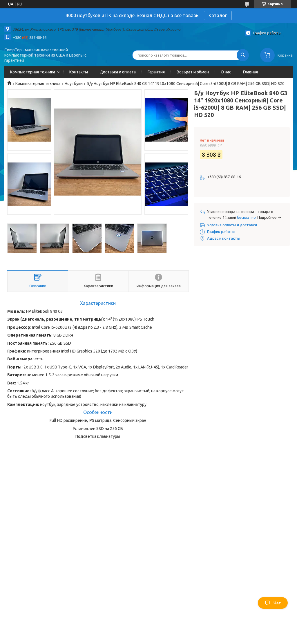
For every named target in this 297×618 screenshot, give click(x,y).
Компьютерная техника (32, 72)
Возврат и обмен (193, 72)
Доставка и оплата (118, 72)
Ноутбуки (74, 83)
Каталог (218, 15)
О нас (226, 72)
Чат (277, 603)
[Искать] (243, 55)
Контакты (78, 72)
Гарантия (156, 72)
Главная (250, 72)
